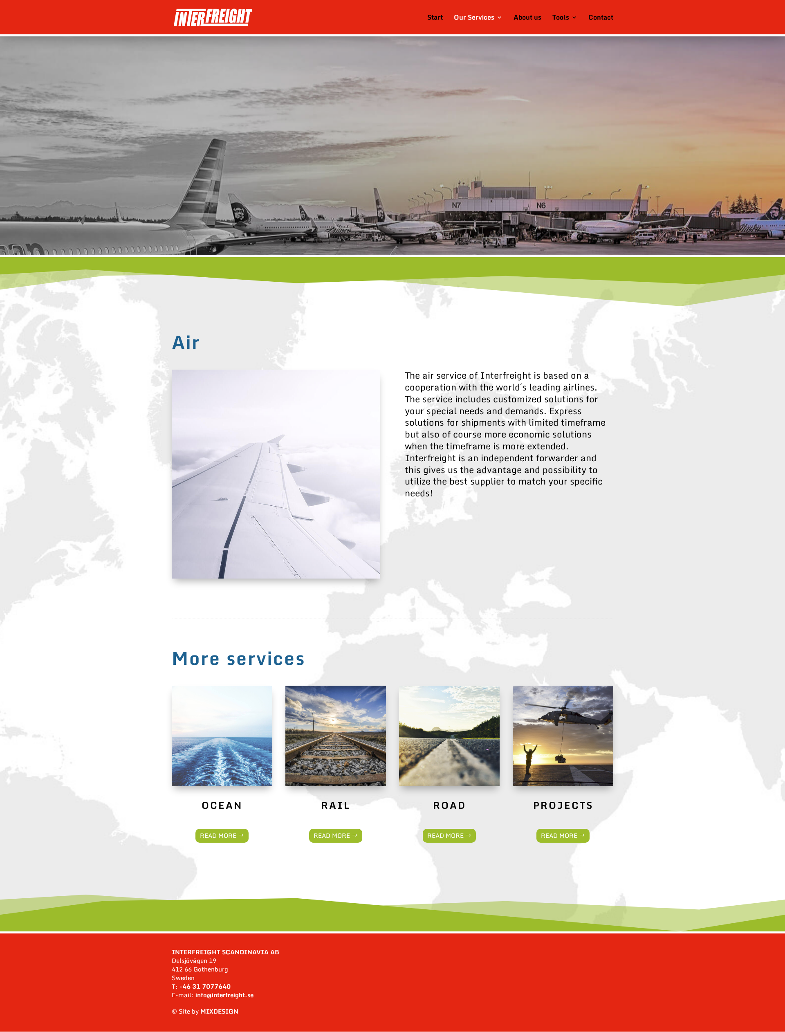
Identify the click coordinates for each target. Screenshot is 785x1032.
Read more (218, 835)
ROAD (449, 805)
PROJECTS (563, 805)
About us (527, 18)
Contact (600, 18)
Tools (560, 18)
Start (435, 18)
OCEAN (222, 805)
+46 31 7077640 (205, 986)
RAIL (335, 805)
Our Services (474, 18)
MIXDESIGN (219, 1011)
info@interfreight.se (224, 995)
